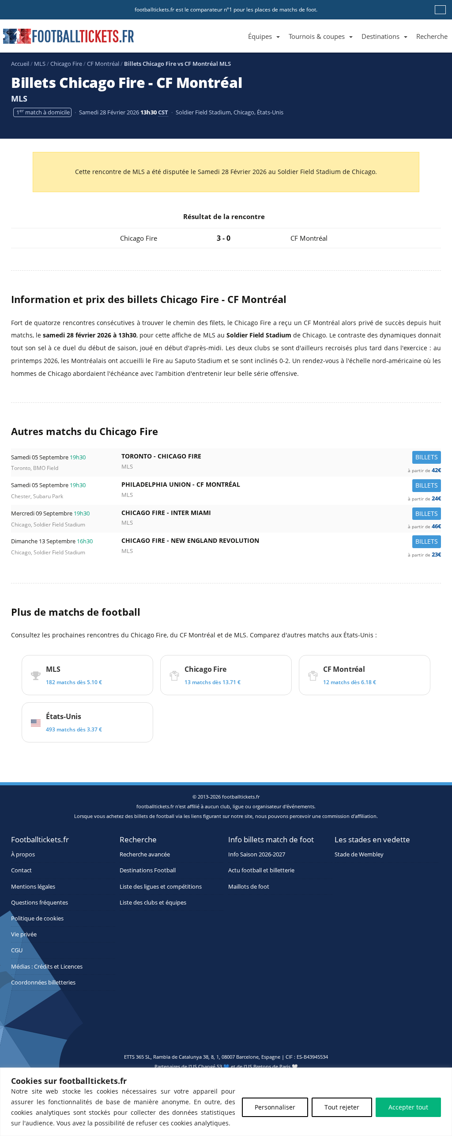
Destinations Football (148, 870)
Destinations (380, 36)
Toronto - (281, 458)
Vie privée (24, 934)
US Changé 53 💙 (210, 1066)
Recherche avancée (145, 854)
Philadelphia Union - (281, 486)
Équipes (260, 36)
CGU (17, 950)
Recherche (432, 36)
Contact (21, 870)
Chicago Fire (66, 64)
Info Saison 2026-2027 (256, 854)
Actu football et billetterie (261, 870)
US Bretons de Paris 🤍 (272, 1066)
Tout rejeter (341, 1107)
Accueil (20, 64)
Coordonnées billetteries (43, 982)
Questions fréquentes (39, 902)
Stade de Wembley (359, 854)
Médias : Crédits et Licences (47, 966)
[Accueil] (239, 26)
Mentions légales (33, 886)
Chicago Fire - (281, 514)
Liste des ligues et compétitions (161, 886)
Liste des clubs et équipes (153, 902)
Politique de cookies (37, 918)
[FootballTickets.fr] (58, 40)
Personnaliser (275, 1107)
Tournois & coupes (317, 36)
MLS (39, 64)
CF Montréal (103, 64)
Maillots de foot (248, 886)
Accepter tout (408, 1107)
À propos (23, 854)
